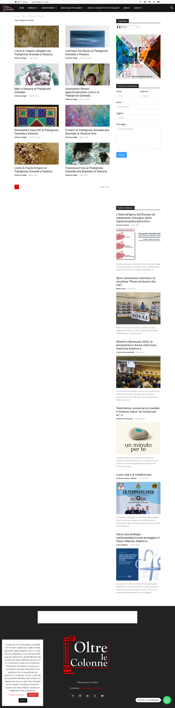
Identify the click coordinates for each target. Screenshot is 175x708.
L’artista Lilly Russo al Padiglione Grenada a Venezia (86, 52)
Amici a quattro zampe (71, 8)
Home (21, 8)
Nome (119, 91)
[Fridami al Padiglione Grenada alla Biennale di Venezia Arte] (87, 116)
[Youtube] (158, 2)
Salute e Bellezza (125, 208)
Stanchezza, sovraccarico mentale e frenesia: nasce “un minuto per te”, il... (138, 412)
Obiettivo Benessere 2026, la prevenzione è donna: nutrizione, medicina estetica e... (136, 345)
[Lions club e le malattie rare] (138, 498)
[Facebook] (140, 2)
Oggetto (120, 113)
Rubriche (32, 8)
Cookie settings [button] (16, 694)
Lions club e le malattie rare (133, 474)
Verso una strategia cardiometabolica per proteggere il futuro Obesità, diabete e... (138, 538)
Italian (123, 27)
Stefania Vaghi (20, 58)
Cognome (143, 91)
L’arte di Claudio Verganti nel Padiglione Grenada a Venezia (33, 52)
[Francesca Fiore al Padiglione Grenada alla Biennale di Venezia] (87, 154)
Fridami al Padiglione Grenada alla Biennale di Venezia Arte (87, 131)
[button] (171, 8)
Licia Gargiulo (122, 545)
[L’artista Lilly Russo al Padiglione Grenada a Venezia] (87, 36)
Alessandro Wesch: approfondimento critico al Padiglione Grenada (82, 92)
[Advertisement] (138, 183)
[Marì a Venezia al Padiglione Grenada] (36, 74)
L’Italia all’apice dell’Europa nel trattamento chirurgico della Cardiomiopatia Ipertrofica (135, 218)
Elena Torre (121, 289)
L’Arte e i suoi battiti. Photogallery (103, 8)
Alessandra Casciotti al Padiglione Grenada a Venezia (36, 131)
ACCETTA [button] (33, 695)
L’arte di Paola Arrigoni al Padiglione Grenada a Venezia (33, 169)
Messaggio (121, 124)
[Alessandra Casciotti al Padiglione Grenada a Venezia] (36, 116)
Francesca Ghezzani (124, 419)
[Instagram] (145, 2)
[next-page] (28, 187)
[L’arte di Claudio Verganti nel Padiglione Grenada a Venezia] (36, 36)
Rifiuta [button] (23, 700)
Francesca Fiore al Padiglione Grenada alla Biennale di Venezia (86, 169)
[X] (154, 2)
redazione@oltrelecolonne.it (92, 688)
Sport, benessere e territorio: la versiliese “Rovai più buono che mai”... (135, 281)
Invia (121, 154)
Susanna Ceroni (122, 225)
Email (118, 102)
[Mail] (149, 2)
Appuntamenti (48, 8)
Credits (126, 8)
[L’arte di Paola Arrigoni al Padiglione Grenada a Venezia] (36, 154)
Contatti (138, 8)
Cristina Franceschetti (125, 352)
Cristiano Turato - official (126, 478)
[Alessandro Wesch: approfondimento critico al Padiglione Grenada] (87, 74)
